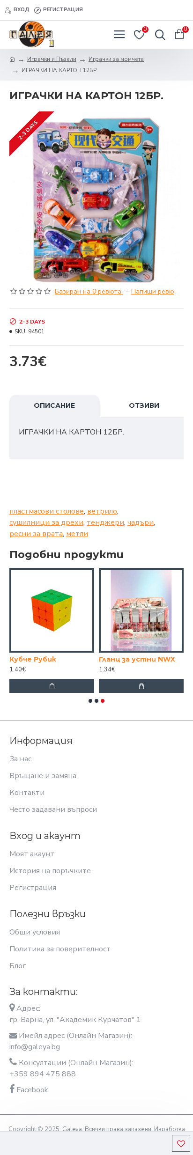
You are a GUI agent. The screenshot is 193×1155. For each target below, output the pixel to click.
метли (77, 534)
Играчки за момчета (116, 59)
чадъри (140, 522)
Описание (54, 405)
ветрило (102, 511)
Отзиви (144, 405)
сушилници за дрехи (46, 522)
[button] (90, 701)
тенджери (105, 522)
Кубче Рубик (32, 659)
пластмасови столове (46, 511)
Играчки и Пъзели (51, 59)
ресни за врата (36, 534)
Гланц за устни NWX (137, 659)
